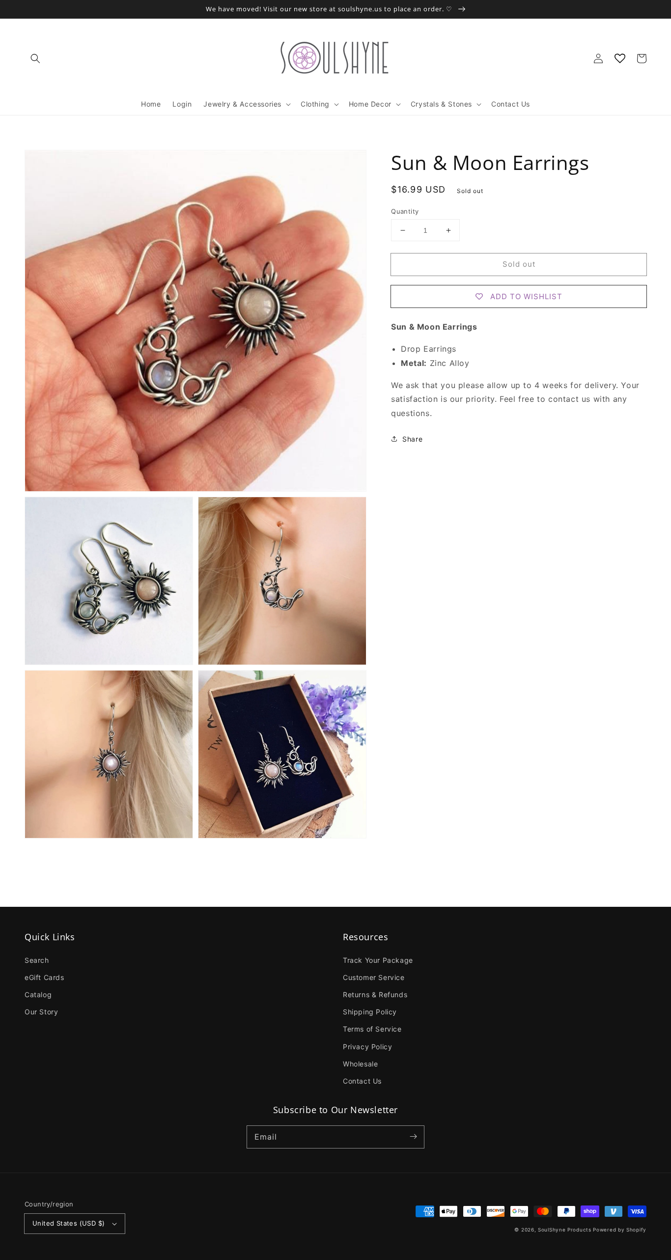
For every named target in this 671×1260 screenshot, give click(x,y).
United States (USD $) (68, 1223)
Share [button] (412, 439)
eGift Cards (44, 977)
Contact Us (362, 1081)
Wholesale (360, 1064)
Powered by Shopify (619, 1229)
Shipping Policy (370, 1012)
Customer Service (374, 977)
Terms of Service (372, 1029)
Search (37, 960)
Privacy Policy (367, 1046)
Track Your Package (378, 960)
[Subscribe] (413, 1137)
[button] (35, 58)
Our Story (41, 1012)
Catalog (38, 994)
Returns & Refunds (375, 994)
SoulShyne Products (564, 1229)
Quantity (405, 211)
